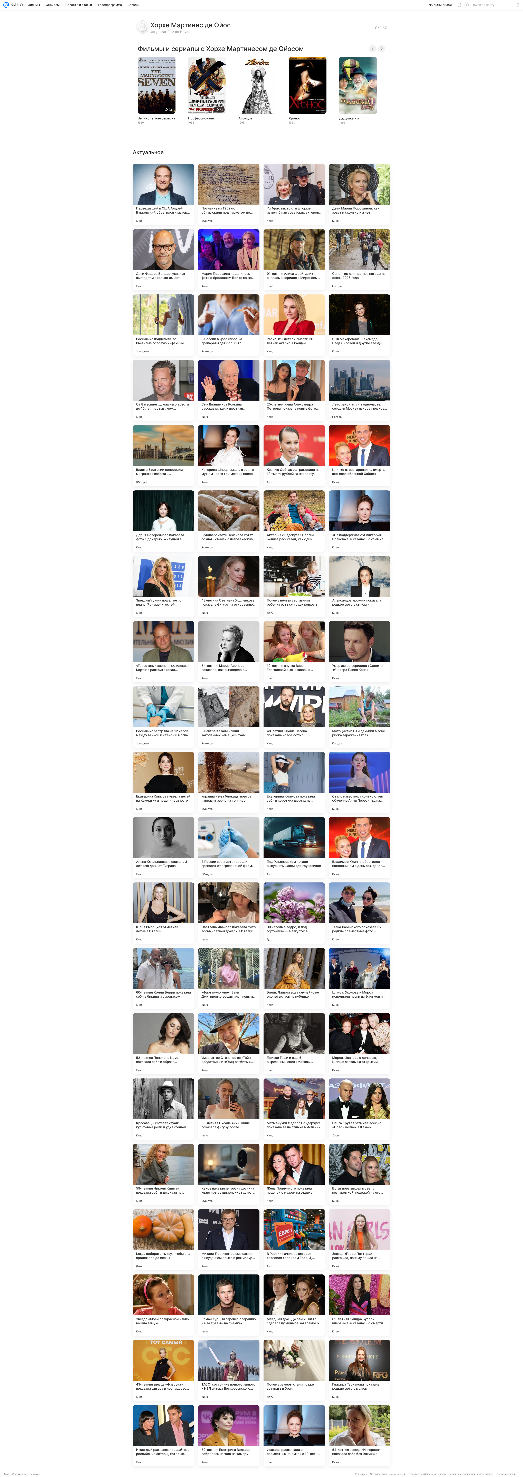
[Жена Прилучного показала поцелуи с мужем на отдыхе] (294, 1174)
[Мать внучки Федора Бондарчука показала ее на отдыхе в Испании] (294, 1109)
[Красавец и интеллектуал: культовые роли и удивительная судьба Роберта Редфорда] (163, 1109)
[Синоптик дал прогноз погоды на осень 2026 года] (359, 259)
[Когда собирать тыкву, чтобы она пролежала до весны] (163, 1239)
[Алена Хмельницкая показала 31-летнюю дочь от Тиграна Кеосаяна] (163, 847)
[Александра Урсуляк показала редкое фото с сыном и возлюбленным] (359, 586)
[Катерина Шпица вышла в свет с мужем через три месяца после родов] (228, 455)
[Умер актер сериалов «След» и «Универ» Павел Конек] (359, 651)
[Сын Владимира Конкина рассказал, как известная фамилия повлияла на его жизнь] (228, 390)
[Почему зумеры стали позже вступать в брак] (294, 1370)
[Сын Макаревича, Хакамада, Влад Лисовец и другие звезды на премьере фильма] (359, 325)
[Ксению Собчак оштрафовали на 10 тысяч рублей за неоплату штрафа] (294, 455)
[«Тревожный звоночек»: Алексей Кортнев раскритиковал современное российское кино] (163, 651)
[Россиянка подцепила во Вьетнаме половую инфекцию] (163, 325)
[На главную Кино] (16, 5)
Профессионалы (201, 118)
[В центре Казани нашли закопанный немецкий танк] (228, 717)
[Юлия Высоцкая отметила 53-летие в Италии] (163, 913)
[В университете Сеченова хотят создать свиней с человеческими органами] (228, 521)
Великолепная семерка (156, 118)
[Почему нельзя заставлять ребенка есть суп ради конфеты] (294, 586)
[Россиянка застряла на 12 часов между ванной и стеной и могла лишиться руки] (163, 717)
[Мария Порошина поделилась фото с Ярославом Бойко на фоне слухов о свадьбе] (228, 259)
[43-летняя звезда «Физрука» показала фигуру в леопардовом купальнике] (163, 1370)
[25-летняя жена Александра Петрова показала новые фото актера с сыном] (294, 390)
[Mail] (6, 5)
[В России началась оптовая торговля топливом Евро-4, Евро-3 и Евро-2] (294, 1239)
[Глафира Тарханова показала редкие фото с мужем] (359, 1370)
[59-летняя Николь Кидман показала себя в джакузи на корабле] (163, 1174)
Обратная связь (506, 1474)
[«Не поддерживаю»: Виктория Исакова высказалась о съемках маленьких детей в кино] (359, 521)
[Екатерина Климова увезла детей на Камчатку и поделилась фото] (163, 782)
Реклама (35, 1474)
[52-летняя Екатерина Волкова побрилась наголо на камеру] (228, 1435)
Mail (6, 1474)
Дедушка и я (349, 118)
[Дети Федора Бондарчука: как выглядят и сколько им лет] (163, 259)
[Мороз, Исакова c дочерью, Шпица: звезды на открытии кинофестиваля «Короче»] (359, 1043)
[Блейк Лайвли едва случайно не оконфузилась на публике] (294, 978)
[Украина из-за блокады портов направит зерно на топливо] (228, 782)
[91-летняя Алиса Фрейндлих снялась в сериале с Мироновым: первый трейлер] (294, 259)
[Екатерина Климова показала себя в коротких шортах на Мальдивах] (294, 782)
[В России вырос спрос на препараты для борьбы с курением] (228, 325)
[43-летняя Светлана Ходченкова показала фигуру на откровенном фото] (228, 586)
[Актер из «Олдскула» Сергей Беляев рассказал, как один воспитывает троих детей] (294, 521)
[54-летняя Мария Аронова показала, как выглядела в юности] (228, 651)
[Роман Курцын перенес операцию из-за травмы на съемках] (228, 1305)
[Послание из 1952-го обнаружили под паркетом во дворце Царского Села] (228, 194)
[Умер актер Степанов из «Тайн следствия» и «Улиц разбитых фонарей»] (228, 1043)
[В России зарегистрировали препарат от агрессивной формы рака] (228, 847)
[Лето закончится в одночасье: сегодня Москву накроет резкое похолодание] (359, 390)
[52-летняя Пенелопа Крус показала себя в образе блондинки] (163, 1043)
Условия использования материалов (471, 1474)
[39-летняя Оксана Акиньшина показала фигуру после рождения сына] (228, 1109)
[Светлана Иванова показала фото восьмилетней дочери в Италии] (228, 913)
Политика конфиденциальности (427, 1474)
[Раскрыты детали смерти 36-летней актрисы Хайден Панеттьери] (294, 325)
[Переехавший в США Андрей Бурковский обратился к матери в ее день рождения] (163, 194)
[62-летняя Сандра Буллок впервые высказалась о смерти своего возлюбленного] (359, 1305)
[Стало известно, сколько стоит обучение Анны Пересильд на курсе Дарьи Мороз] (359, 782)
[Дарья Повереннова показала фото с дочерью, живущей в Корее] (163, 521)
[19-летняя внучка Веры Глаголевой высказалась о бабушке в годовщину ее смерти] (294, 651)
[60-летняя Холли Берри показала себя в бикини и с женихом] (163, 978)
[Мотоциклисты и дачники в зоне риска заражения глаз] (359, 717)
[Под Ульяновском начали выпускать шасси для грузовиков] (294, 847)
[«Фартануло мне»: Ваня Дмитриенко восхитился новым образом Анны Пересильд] (228, 978)
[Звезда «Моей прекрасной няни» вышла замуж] (163, 1305)
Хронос (295, 118)
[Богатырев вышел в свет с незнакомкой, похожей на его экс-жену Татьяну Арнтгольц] (359, 1174)
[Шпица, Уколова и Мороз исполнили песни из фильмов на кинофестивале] (359, 978)
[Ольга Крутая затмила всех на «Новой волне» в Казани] (359, 1109)
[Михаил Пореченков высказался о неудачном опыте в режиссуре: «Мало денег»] (228, 1239)
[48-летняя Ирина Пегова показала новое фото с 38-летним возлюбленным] (294, 717)
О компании (19, 1474)
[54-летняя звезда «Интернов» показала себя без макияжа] (359, 1435)
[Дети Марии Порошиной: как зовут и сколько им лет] (359, 194)
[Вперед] (381, 48)
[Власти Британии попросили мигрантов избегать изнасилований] (163, 455)
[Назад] (372, 48)
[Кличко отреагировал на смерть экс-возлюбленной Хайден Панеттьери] (359, 455)
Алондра (245, 118)
